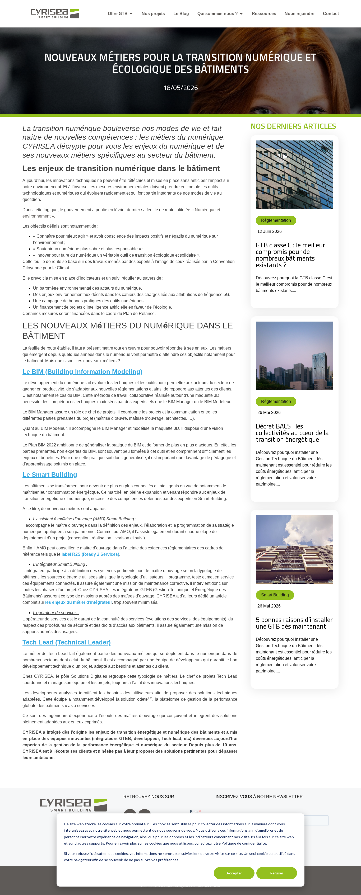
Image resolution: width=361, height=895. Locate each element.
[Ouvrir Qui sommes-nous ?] (241, 14)
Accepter (234, 873)
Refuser (276, 873)
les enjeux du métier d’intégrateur (78, 602)
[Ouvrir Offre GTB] (131, 14)
